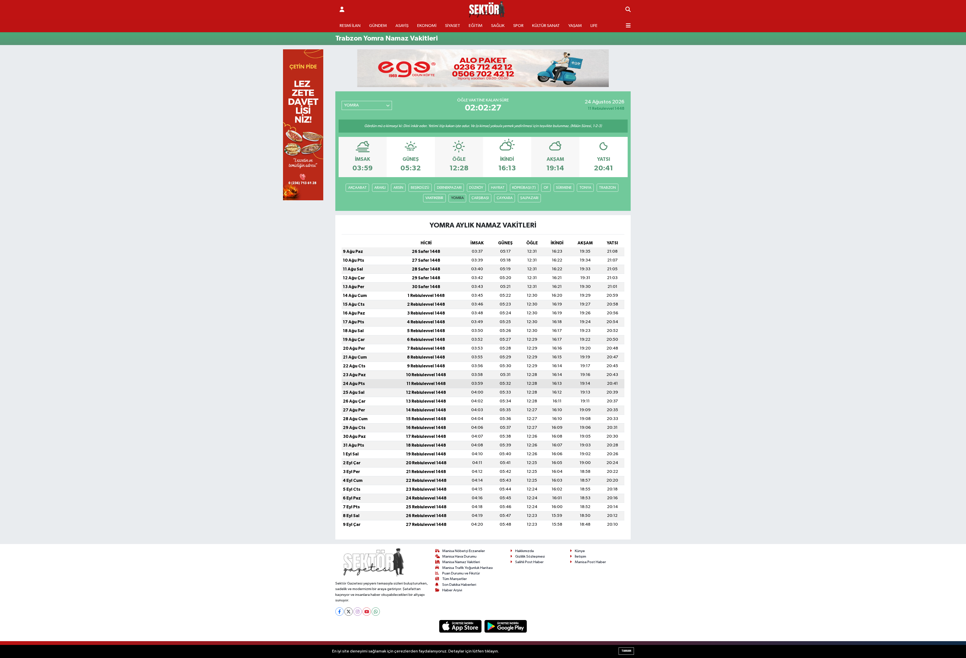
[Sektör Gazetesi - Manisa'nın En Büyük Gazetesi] (487, 9)
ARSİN (398, 187)
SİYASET (452, 26)
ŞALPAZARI (529, 198)
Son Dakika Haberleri (459, 585)
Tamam (626, 650)
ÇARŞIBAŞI (480, 198)
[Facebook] (339, 611)
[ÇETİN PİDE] (303, 125)
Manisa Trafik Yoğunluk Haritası (467, 568)
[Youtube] (367, 611)
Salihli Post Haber (529, 562)
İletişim (580, 556)
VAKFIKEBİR (434, 198)
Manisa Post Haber (590, 562)
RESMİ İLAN (350, 26)
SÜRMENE (564, 187)
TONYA (585, 187)
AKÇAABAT (357, 187)
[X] (348, 611)
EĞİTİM (475, 26)
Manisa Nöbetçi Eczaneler (463, 551)
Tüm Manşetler (454, 579)
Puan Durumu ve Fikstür (461, 573)
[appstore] (461, 626)
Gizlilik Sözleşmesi (530, 556)
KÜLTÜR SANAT (546, 26)
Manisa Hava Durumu (459, 556)
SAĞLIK (498, 26)
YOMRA (457, 198)
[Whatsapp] (376, 611)
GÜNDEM (378, 26)
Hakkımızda (524, 551)
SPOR (518, 26)
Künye (580, 551)
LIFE (593, 26)
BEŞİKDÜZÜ (420, 187)
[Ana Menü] (628, 26)
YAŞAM (575, 26)
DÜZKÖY (476, 187)
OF (546, 187)
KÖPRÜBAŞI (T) (524, 187)
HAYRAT (498, 187)
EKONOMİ (426, 26)
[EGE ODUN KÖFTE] (483, 68)
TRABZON (607, 187)
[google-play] (506, 626)
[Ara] (628, 10)
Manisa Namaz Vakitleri (461, 562)
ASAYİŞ (402, 26)
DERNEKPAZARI (449, 187)
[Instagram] (357, 611)
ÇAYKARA (505, 198)
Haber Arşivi (452, 590)
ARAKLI (380, 187)
